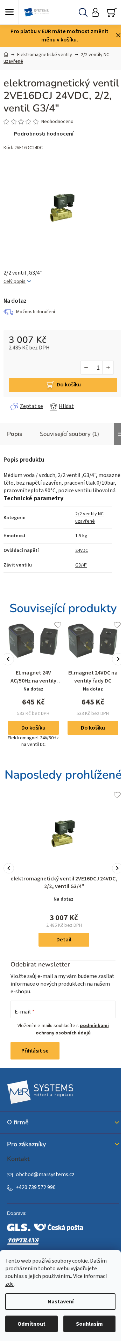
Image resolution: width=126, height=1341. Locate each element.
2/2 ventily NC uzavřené (89, 517)
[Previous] (9, 868)
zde (9, 1284)
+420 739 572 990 (36, 1187)
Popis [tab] (14, 434)
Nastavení (61, 1301)
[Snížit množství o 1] (86, 367)
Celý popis (15, 281)
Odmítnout (32, 1324)
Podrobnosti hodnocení (44, 134)
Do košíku (69, 384)
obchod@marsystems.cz (45, 1174)
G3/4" (81, 565)
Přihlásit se (35, 1051)
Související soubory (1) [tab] (69, 434)
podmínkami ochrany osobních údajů (72, 1029)
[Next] (117, 868)
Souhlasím (89, 1324)
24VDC (81, 550)
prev (8, 659)
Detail (63, 939)
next (118, 659)
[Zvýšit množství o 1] (107, 367)
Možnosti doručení (35, 311)
